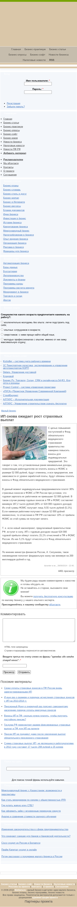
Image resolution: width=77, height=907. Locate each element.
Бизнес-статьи (57, 49)
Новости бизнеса (59, 54)
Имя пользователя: (38, 80)
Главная (16, 49)
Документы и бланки (14, 279)
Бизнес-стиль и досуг (15, 193)
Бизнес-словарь (12, 189)
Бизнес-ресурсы (12, 206)
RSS (51, 60)
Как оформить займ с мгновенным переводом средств (31, 811)
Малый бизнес (8, 411)
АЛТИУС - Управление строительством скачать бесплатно (35, 403)
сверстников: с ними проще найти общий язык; (29, 334)
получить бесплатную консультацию (53, 596)
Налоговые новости (34, 60)
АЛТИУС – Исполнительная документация (26, 399)
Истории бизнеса (12, 222)
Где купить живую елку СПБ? (17, 805)
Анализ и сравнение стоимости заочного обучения (28, 816)
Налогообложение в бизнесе (18, 234)
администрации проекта (45, 897)
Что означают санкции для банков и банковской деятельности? (35, 836)
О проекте (8, 171)
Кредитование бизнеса (15, 226)
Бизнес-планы (10, 185)
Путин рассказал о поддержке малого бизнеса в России (31, 856)
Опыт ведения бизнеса (15, 239)
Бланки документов (14, 210)
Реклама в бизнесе (13, 247)
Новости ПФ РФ (12, 149)
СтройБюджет (10, 395)
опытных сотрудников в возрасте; (22, 330)
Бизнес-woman (11, 198)
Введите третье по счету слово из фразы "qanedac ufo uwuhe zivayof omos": (38, 658)
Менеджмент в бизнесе (15, 292)
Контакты (8, 167)
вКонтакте (54, 604)
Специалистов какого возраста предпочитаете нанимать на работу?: (35, 316)
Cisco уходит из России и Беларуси (20, 843)
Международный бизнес (16, 230)
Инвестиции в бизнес (14, 218)
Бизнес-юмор (10, 138)
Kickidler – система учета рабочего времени (27, 361)
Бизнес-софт (37, 54)
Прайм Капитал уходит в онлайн (19, 849)
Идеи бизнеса (10, 214)
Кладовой (8, 376)
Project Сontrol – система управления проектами (29, 387)
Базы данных (10, 267)
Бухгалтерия (10, 271)
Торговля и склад (12, 296)
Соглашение (10, 174)
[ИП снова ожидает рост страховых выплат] (24, 459)
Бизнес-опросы (18, 54)
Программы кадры (13, 283)
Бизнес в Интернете (14, 202)
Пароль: (37, 89)
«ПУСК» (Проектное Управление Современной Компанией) (34, 391)
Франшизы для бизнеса (16, 251)
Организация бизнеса (14, 243)
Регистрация (13, 103)
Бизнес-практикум (35, 49)
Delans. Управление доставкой (19, 372)
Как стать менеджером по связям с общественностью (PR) (33, 800)
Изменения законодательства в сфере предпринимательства (34, 829)
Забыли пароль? (16, 106)
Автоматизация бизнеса (16, 263)
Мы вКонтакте (11, 163)
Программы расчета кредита (18, 287)
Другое (7, 300)
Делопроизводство (13, 275)
